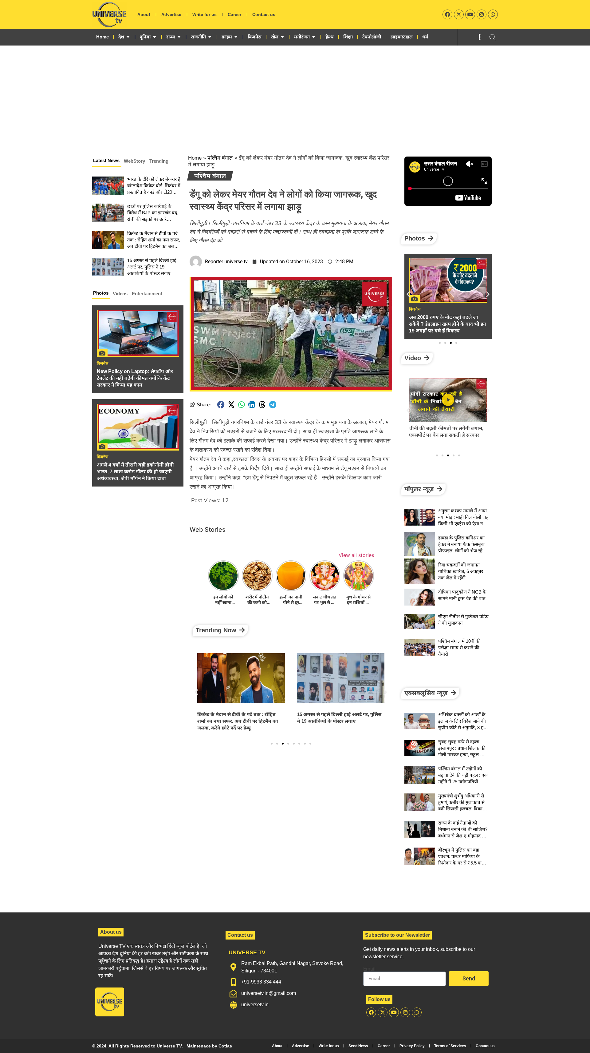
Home (195, 158)
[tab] (106, 161)
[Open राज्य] (179, 37)
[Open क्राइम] (236, 37)
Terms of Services (450, 1046)
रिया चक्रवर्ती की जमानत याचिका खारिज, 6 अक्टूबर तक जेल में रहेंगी (460, 571)
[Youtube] (470, 14)
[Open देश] (128, 37)
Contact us (263, 14)
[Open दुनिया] (154, 37)
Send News (358, 1046)
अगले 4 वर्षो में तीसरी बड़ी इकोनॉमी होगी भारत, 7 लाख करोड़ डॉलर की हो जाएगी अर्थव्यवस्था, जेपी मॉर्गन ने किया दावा (135, 471)
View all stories (356, 555)
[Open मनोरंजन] (313, 37)
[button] (221, 404)
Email (369, 969)
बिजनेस (102, 363)
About (143, 14)
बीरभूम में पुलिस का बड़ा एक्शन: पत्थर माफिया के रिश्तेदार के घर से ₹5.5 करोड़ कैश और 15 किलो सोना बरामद (462, 862)
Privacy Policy (412, 1046)
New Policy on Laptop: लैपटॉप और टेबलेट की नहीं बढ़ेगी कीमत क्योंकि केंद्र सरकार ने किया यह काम (135, 378)
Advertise (171, 14)
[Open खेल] (282, 37)
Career (234, 14)
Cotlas (225, 1045)
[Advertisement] (295, 92)
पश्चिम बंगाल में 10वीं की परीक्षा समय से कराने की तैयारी (459, 647)
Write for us (204, 14)
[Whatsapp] (493, 14)
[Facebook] (447, 14)
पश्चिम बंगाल (220, 158)
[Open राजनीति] (209, 37)
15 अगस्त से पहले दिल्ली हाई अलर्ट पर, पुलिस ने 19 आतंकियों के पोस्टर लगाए (151, 267)
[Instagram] (481, 14)
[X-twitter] (459, 14)
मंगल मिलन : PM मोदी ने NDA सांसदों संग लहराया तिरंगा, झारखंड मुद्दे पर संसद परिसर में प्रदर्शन (339, 721)
